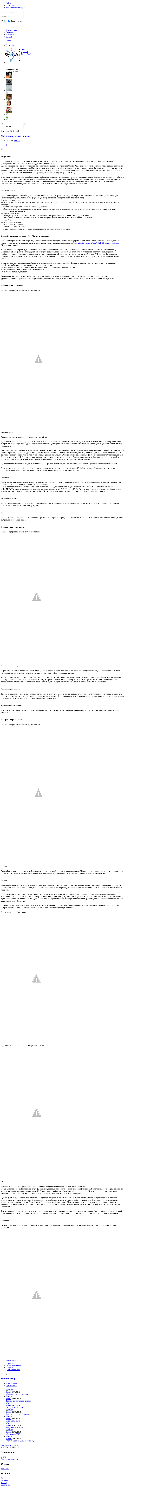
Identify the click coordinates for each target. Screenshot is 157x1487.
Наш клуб (10, 32)
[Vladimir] (7, 93)
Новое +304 (26, 54)
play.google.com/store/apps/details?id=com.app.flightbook (97, 243)
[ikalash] (9, 106)
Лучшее (24, 52)
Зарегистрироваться (9, 1459)
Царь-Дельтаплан (13, 1421)
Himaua (17, 140)
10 (7, 1439)
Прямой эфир (8, 1378)
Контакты (10, 34)
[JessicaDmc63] (7, 119)
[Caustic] (9, 84)
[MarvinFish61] (7, 117)
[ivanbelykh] (9, 112)
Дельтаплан (11, 1361)
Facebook (5, 1480)
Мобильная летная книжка (15, 136)
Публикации (11, 1386)
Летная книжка (13, 1370)
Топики (24, 49)
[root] (9, 77)
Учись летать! (11, 30)
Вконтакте (5, 1485)
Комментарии (11, 1383)
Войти (8, 3)
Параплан (11, 1363)
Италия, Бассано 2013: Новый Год (20, 1441)
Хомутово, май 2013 (14, 1427)
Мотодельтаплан (14, 1365)
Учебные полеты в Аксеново (18, 1414)
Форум (9, 37)
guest (9, 1392)
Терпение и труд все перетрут (18, 1401)
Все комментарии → (9, 1445)
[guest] (9, 1390)
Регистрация (11, 5)
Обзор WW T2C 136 (14, 1407)
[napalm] (9, 90)
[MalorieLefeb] (7, 114)
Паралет (10, 1367)
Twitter (4, 1483)
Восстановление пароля (16, 7)
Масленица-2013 (13, 1434)
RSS (3, 1478)
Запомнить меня (17, 21)
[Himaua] (9, 99)
